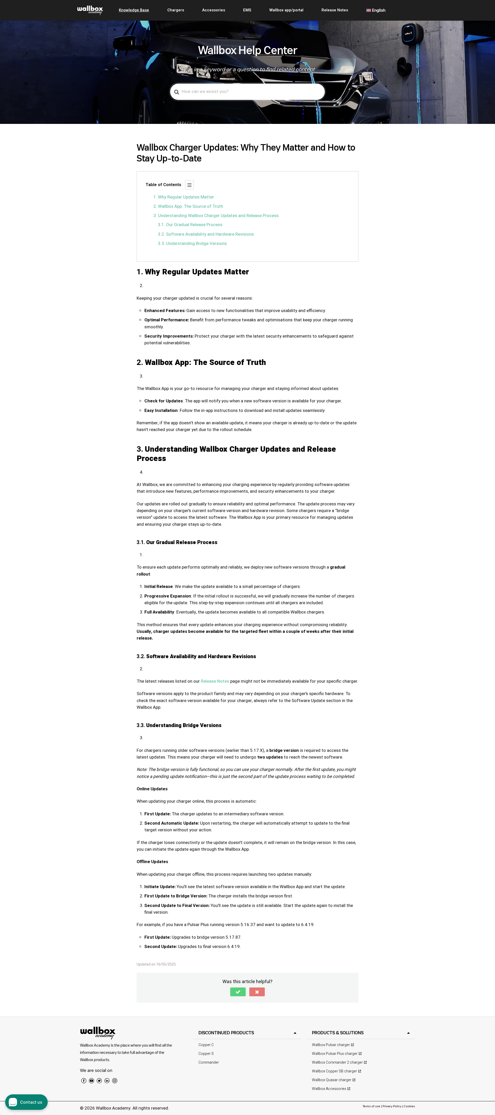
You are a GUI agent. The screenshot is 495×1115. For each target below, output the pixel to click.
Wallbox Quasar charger (331, 1080)
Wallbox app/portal (286, 10)
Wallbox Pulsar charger (331, 1045)
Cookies (409, 1106)
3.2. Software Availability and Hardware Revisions (206, 234)
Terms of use (371, 1106)
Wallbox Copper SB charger (334, 1071)
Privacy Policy (392, 1106)
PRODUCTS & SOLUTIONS (338, 1033)
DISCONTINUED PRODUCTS (226, 1033)
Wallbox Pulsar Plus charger (335, 1053)
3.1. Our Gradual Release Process (190, 224)
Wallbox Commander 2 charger (337, 1062)
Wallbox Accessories (329, 1089)
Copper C (206, 1045)
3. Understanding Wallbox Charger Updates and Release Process (216, 215)
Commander (209, 1062)
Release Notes (334, 10)
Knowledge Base (134, 10)
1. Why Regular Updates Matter (183, 197)
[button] (238, 991)
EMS (247, 10)
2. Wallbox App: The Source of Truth (188, 206)
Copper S (206, 1053)
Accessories (213, 10)
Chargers (175, 10)
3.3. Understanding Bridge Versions (192, 243)
